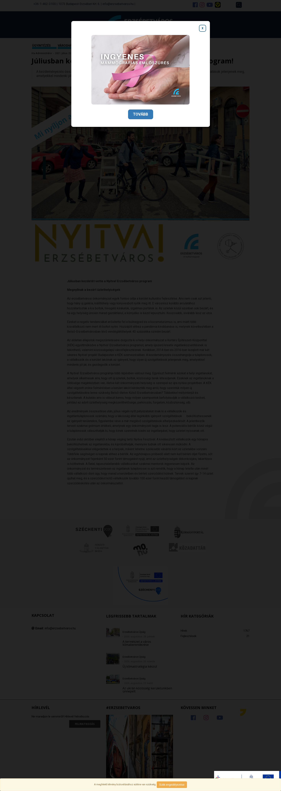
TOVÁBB (140, 114)
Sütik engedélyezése (171, 784)
